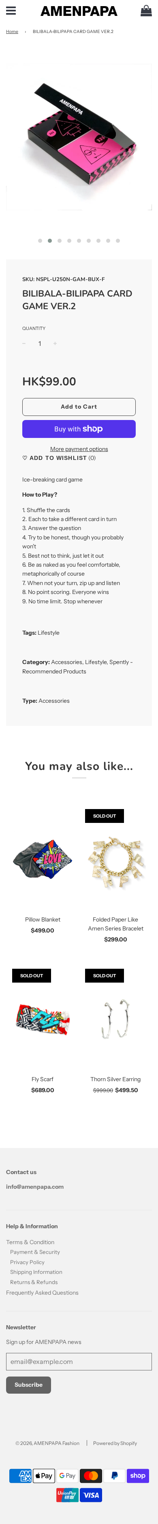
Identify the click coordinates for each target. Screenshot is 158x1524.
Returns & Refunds (34, 1282)
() (91, 458)
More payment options (79, 449)
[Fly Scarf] (42, 1020)
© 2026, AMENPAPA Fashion (47, 1443)
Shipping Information (36, 1272)
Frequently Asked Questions (42, 1292)
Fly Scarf (42, 1079)
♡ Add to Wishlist (54, 458)
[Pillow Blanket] (42, 860)
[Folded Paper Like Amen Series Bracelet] (115, 860)
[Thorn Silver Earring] (115, 1020)
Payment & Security (35, 1252)
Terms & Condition (30, 1242)
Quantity (33, 328)
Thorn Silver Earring (115, 1079)
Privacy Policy (27, 1262)
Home (12, 31)
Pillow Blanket (42, 919)
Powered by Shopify (115, 1443)
